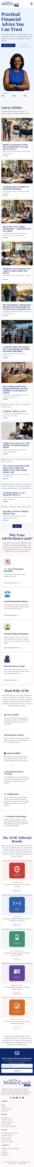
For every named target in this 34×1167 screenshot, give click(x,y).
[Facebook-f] (11, 1098)
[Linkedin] (23, 1098)
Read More (5, 155)
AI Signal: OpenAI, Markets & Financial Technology (16, 187)
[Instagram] (20, 1098)
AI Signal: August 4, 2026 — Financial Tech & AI (15, 493)
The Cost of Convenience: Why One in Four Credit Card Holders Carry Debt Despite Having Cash (16, 468)
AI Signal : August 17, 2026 (14, 411)
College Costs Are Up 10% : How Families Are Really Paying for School (16, 445)
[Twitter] (14, 1098)
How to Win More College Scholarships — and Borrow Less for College (17, 228)
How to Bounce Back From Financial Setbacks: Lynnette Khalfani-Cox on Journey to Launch (15, 389)
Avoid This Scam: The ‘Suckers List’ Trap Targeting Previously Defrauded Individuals (16, 348)
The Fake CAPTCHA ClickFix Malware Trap (16, 512)
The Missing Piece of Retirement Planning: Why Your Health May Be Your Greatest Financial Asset (17, 306)
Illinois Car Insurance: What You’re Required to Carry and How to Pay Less (15, 146)
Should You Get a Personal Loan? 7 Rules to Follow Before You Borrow (17, 270)
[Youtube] (17, 1098)
